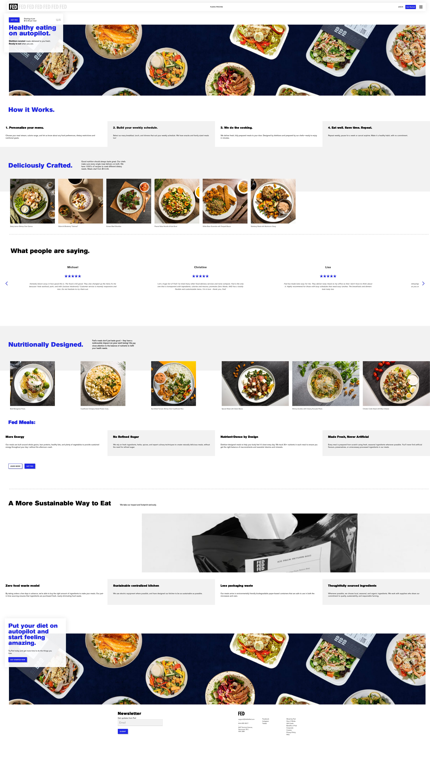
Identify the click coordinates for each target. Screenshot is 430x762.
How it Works (291, 721)
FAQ (287, 734)
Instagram (265, 721)
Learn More (15, 466)
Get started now (17, 660)
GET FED (14, 20)
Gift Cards (289, 723)
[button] (421, 6)
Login (400, 7)
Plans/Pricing (216, 7)
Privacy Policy (291, 732)
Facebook (265, 719)
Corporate (289, 728)
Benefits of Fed (291, 726)
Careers (289, 730)
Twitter (264, 723)
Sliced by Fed (291, 719)
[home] (37, 7)
